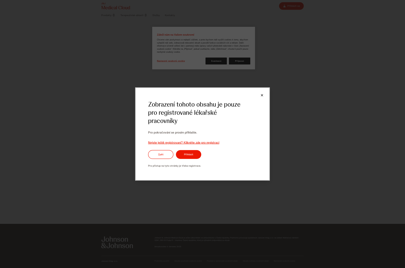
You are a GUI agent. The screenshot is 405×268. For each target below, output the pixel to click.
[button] (262, 95)
